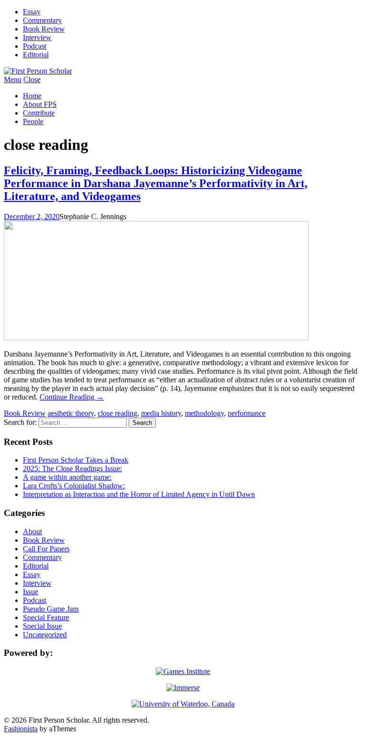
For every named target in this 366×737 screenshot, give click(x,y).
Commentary (42, 20)
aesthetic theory (71, 413)
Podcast (34, 46)
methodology (204, 413)
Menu (12, 79)
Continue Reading (72, 397)
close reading (117, 413)
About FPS (40, 104)
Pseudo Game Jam (51, 609)
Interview (37, 37)
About (32, 531)
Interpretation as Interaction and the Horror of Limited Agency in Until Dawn (139, 494)
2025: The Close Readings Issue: (72, 468)
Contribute (39, 113)
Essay (32, 12)
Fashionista (21, 729)
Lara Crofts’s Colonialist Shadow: (74, 486)
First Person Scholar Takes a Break (75, 460)
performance (246, 413)
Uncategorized (45, 635)
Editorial (36, 55)
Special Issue (42, 626)
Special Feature (46, 617)
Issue (30, 592)
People (33, 121)
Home (32, 96)
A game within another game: (67, 477)
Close (32, 79)
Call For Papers (46, 549)
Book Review (44, 29)
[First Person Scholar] (38, 71)
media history (161, 413)
